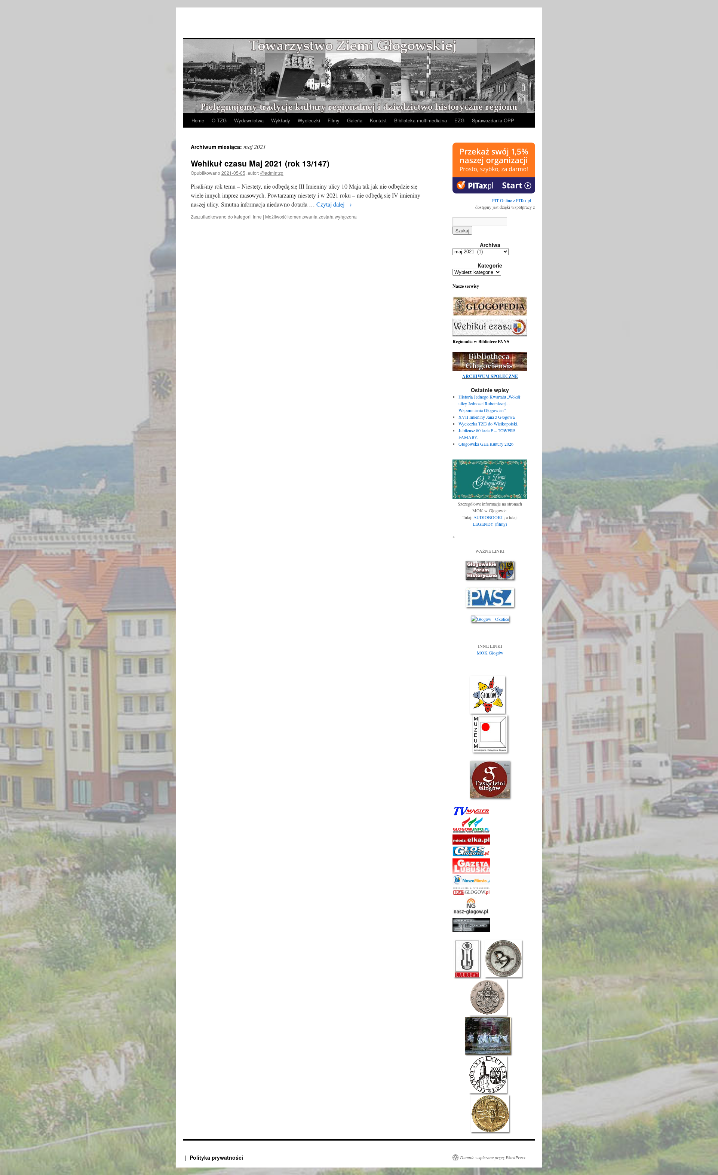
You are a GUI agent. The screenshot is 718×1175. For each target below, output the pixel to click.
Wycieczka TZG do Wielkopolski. (488, 424)
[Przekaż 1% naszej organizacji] (493, 192)
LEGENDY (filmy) (490, 524)
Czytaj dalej (334, 204)
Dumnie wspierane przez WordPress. (493, 1157)
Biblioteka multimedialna (420, 120)
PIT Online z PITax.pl (511, 200)
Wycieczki (309, 120)
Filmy (334, 120)
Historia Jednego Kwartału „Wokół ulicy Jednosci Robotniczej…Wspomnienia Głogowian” (489, 403)
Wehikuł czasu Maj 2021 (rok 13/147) (260, 163)
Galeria (354, 120)
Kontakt (378, 120)
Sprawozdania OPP (493, 120)
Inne (257, 216)
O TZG (219, 120)
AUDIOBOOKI (488, 517)
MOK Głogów (490, 653)
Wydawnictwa (249, 120)
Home (197, 120)
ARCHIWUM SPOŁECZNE (490, 376)
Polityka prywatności (216, 1157)
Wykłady (280, 120)
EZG (459, 120)
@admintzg (271, 173)
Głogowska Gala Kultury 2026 (485, 444)
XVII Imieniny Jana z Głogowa (486, 417)
